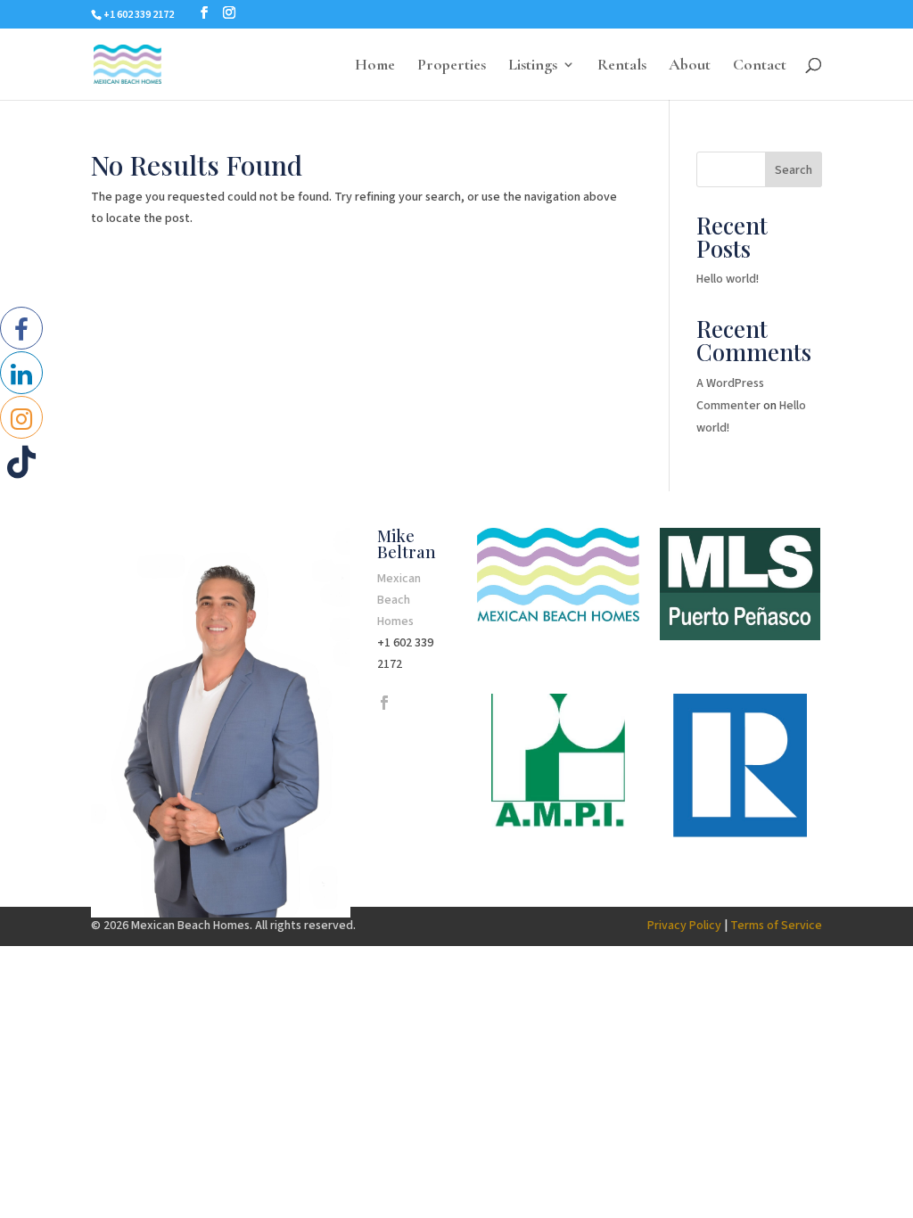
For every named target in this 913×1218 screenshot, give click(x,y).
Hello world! (727, 279)
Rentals (621, 66)
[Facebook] (384, 704)
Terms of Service (776, 925)
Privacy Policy (684, 925)
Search (793, 170)
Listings (532, 66)
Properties (451, 66)
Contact (759, 66)
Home (375, 66)
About (690, 66)
